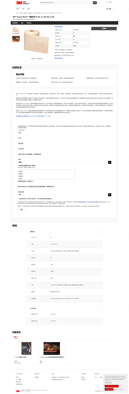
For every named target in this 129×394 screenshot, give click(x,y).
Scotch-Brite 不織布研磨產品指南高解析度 (52, 357)
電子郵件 (20, 143)
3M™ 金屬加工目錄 (21, 357)
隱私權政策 (28, 390)
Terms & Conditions (35, 390)
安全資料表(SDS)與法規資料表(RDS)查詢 (60, 377)
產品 (17, 8)
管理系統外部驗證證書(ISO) (58, 379)
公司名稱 (20, 149)
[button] (119, 389)
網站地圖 (83, 379)
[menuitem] (15, 23)
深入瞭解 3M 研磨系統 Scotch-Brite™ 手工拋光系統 (30, 116)
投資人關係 (18, 381)
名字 (19, 138)
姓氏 (19, 132)
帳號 (109, 9)
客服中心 (83, 377)
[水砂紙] (46, 178)
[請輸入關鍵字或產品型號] (95, 2)
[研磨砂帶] (46, 174)
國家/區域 (21, 192)
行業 (23, 8)
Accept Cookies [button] (109, 389)
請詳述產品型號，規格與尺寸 (25, 181)
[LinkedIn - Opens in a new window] (96, 377)
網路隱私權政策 (82, 202)
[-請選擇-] (46, 171)
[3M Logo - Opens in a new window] (24, 2)
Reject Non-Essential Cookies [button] (111, 386)
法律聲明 (23, 390)
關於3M (17, 377)
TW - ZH (107, 2)
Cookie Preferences (43, 390)
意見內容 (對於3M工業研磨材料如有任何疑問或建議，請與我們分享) (36, 186)
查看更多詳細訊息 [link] (58, 58)
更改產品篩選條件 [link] (58, 26)
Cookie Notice (108, 382)
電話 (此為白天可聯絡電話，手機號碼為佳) (29, 154)
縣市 (19, 159)
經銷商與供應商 (19, 384)
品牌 (28, 8)
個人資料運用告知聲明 (93, 202)
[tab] (16, 337)
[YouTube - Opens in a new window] (101, 377)
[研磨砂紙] (46, 176)
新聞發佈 (37, 377)
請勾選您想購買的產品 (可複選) (26, 165)
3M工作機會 (18, 379)
